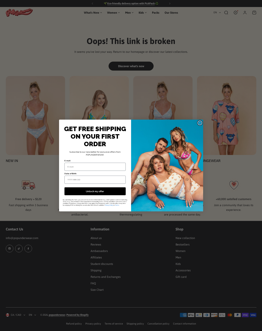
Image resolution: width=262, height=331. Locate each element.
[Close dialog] (200, 123)
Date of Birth (70, 174)
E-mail (67, 161)
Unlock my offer (95, 191)
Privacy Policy (109, 205)
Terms (117, 205)
